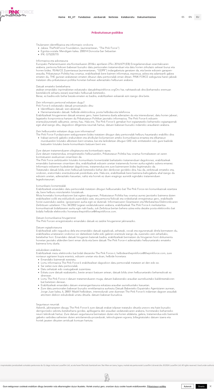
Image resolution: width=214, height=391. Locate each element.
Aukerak (187, 386)
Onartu (201, 386)
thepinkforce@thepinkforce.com (97, 211)
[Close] (210, 386)
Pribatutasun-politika (156, 386)
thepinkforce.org (105, 89)
